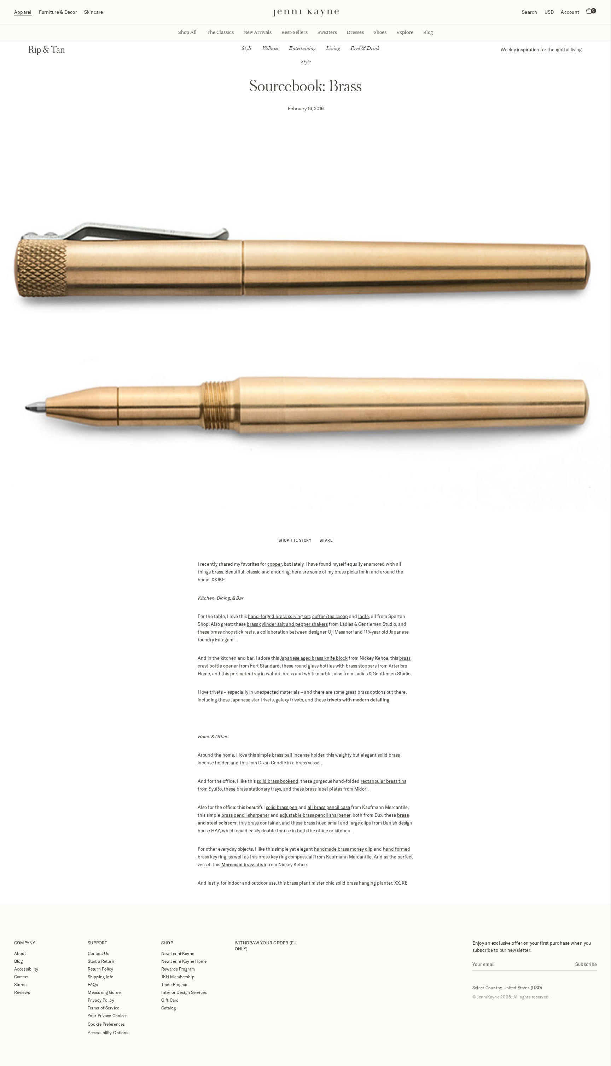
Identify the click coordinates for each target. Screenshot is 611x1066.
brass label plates (323, 789)
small (333, 823)
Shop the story (295, 540)
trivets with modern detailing (358, 700)
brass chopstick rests (232, 632)
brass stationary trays (259, 789)
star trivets (262, 700)
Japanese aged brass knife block (314, 658)
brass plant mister (306, 883)
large (354, 823)
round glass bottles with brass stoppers (336, 666)
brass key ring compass (282, 857)
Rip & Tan (46, 49)
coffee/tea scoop (330, 616)
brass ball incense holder (298, 755)
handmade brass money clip (343, 849)
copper (274, 564)
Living (333, 49)
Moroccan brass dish (243, 864)
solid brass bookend (277, 781)
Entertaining (302, 49)
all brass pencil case (329, 807)
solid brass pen (281, 807)
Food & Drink (364, 49)
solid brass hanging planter (364, 883)
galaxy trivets (289, 700)
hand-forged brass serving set (279, 616)
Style (246, 49)
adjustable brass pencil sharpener (315, 815)
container (270, 823)
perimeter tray (245, 673)
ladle (363, 616)
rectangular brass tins (383, 781)
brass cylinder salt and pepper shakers (287, 624)
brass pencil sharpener (245, 815)
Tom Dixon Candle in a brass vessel (285, 762)
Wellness (270, 49)
